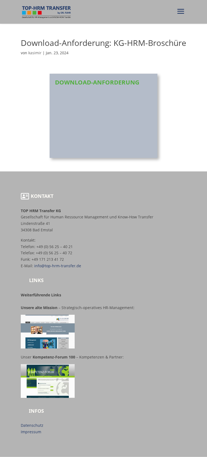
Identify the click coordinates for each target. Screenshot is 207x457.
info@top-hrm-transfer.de (57, 265)
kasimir (35, 52)
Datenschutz (32, 425)
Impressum (31, 431)
